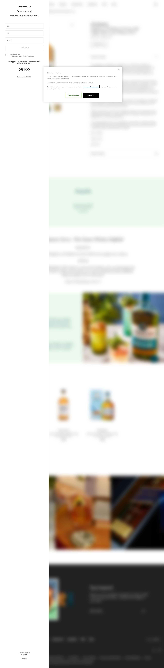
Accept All (91, 95)
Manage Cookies (73, 95)
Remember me (14, 54)
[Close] (119, 69)
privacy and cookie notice (91, 86)
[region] (82, 84)
